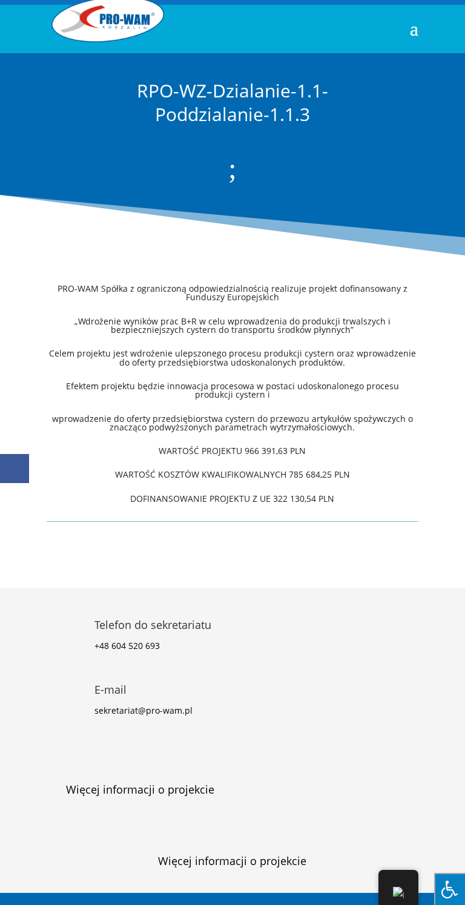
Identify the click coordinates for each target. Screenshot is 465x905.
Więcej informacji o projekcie (140, 789)
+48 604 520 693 (127, 645)
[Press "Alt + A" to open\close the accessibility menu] (449, 889)
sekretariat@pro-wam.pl (143, 710)
